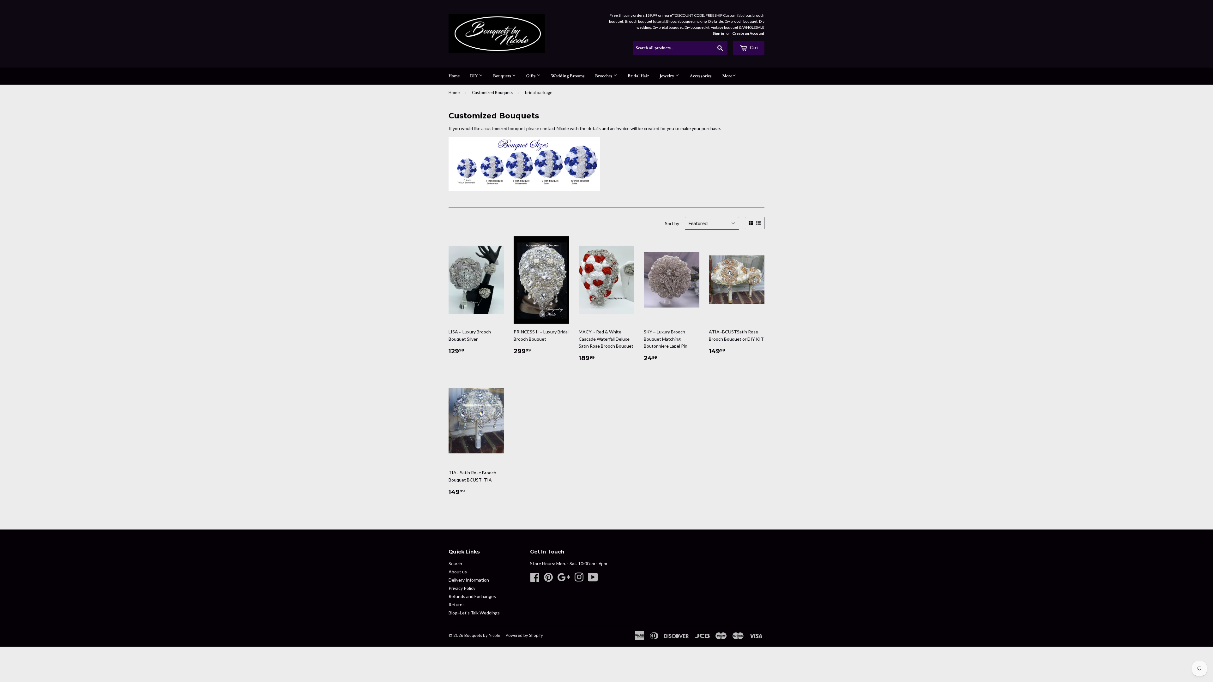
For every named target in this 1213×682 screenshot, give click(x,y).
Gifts (531, 76)
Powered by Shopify (524, 635)
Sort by (672, 223)
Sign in (718, 33)
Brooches (604, 76)
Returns (457, 604)
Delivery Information (469, 580)
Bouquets (502, 76)
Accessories (701, 76)
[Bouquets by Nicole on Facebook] (535, 579)
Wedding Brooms (568, 76)
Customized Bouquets (492, 92)
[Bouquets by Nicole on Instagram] (579, 579)
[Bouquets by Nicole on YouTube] (593, 579)
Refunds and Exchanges (472, 596)
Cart (753, 48)
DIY (474, 76)
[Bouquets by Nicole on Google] (563, 579)
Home (454, 76)
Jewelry (667, 76)
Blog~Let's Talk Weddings (474, 612)
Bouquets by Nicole (482, 635)
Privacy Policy (462, 588)
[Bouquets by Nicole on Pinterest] (548, 579)
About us (458, 571)
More (727, 76)
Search (455, 563)
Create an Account (748, 33)
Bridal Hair (638, 76)
